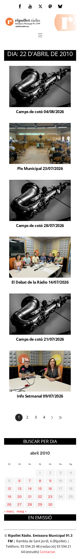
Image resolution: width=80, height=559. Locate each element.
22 (40, 497)
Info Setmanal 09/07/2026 (40, 396)
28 (30, 504)
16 (50, 489)
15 (40, 489)
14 (30, 489)
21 (30, 497)
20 (19, 497)
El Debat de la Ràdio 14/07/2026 (40, 282)
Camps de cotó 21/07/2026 (40, 339)
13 (19, 489)
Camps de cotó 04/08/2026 (40, 111)
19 (9, 497)
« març (9, 511)
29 (40, 504)
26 (9, 504)
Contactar (47, 552)
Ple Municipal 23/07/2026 (40, 168)
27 (19, 504)
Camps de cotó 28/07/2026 (40, 225)
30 (50, 504)
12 (9, 489)
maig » (22, 511)
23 (50, 497)
